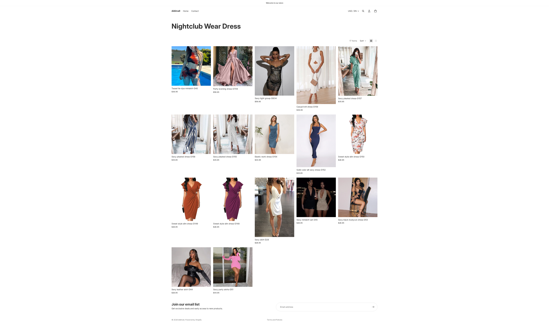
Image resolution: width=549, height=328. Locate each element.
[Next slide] (206, 66)
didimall (181, 320)
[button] (363, 41)
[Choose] (206, 81)
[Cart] (375, 11)
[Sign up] (373, 307)
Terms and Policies (274, 320)
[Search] (363, 11)
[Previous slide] (176, 66)
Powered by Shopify (193, 320)
